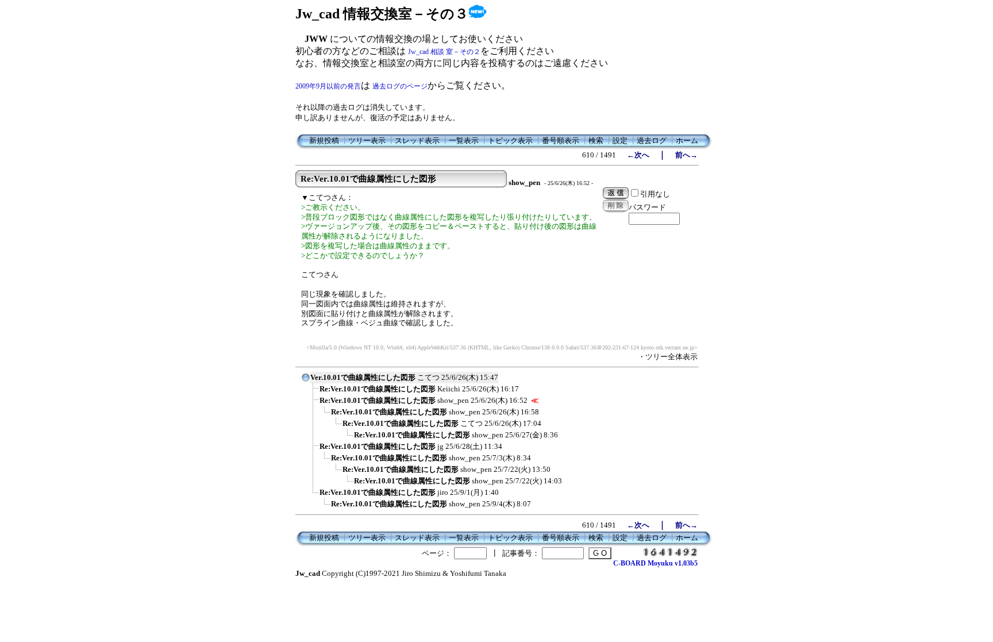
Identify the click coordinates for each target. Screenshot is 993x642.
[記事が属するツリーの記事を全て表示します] (305, 381)
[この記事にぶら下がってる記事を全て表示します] (314, 393)
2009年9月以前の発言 (328, 86)
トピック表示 (510, 140)
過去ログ (652, 140)
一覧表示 (464, 140)
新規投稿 (324, 140)
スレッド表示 (417, 140)
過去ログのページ (400, 86)
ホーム (687, 140)
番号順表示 (560, 140)
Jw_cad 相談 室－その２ (444, 52)
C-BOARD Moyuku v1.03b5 (655, 563)
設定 (620, 140)
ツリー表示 (367, 140)
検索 (595, 140)
